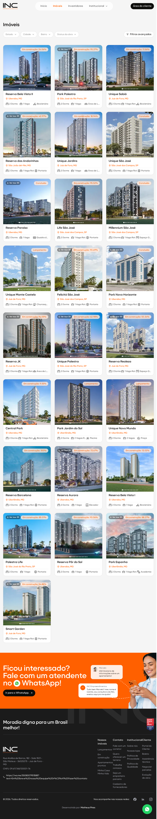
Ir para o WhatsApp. (17, 693)
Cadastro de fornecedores (120, 785)
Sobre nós (132, 746)
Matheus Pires (88, 808)
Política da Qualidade (132, 765)
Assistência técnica (148, 760)
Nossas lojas (133, 751)
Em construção (103, 756)
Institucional (96, 6)
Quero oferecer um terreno (119, 757)
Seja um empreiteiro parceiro (119, 776)
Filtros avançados (140, 34)
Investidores (75, 6)
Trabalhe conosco (117, 766)
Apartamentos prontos (105, 764)
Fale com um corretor (119, 747)
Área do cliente (142, 6)
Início (43, 6)
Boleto (145, 754)
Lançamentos (105, 750)
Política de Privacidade (133, 757)
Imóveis (57, 6)
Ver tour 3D (66, 49)
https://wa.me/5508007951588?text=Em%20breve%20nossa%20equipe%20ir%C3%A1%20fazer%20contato (46, 777)
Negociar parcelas (147, 768)
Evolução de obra (146, 776)
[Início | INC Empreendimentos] (10, 6)
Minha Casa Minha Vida (104, 772)
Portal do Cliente (147, 747)
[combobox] (11, 34)
